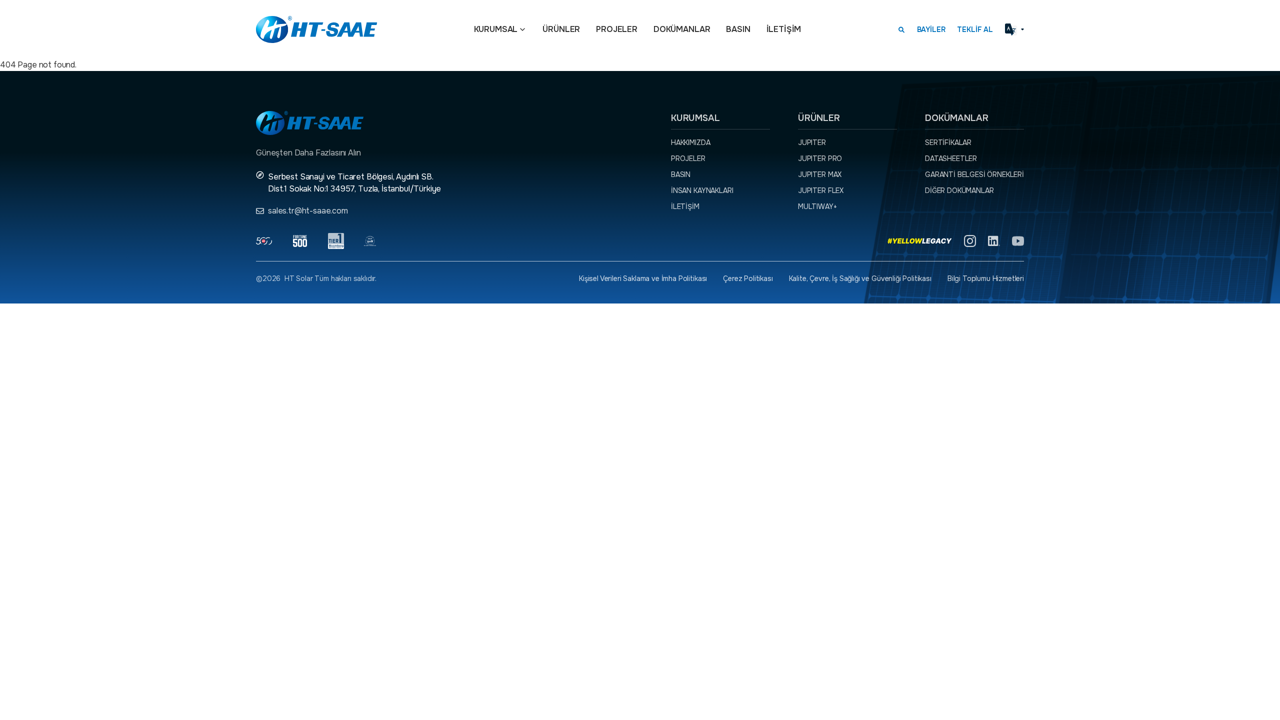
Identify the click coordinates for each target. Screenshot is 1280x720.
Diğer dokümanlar (959, 190)
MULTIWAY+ (817, 206)
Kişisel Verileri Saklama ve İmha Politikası (643, 278)
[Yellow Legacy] (920, 241)
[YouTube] (1018, 241)
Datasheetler (951, 158)
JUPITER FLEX (821, 190)
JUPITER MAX (820, 174)
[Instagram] (970, 241)
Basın (738, 29)
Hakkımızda (690, 142)
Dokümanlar (682, 29)
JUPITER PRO (820, 158)
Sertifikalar (948, 142)
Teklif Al (975, 29)
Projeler (617, 29)
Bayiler (931, 29)
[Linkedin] (994, 241)
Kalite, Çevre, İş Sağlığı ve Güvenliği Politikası (860, 278)
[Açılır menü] (522, 30)
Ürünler (561, 29)
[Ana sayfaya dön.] (316, 29)
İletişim (784, 29)
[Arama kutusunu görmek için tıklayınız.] (901, 30)
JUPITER (812, 142)
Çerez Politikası (747, 278)
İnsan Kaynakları (702, 190)
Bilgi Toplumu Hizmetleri (986, 278)
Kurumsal (496, 29)
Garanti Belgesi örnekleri (974, 174)
